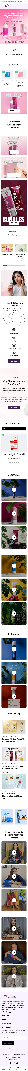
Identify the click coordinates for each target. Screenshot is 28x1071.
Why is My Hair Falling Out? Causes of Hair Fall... (13, 767)
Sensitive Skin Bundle (20, 255)
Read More (5, 744)
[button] (2, 5)
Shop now (14, 361)
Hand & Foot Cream (20, 82)
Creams (14, 152)
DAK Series (14, 110)
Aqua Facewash (7, 81)
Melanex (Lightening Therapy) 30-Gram (14, 455)
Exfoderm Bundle (7, 254)
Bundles (14, 222)
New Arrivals (14, 175)
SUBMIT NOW (8, 1043)
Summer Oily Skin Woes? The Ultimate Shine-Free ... (13, 740)
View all (13, 240)
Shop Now (14, 407)
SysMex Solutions (14, 1059)
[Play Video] (14, 490)
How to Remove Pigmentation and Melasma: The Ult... (13, 796)
